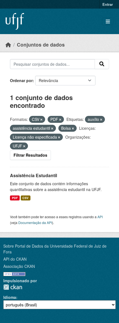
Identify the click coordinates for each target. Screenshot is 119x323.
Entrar (107, 4)
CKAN (12, 287)
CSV (25, 198)
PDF (15, 198)
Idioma (9, 297)
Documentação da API (35, 222)
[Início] (8, 44)
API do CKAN (15, 259)
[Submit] (102, 64)
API (100, 216)
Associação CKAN (19, 266)
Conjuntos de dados (41, 44)
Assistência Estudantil (33, 175)
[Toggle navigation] (107, 21)
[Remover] (41, 119)
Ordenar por (21, 80)
